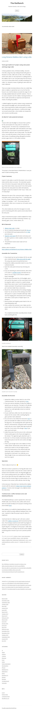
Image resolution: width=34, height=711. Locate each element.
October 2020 (5, 604)
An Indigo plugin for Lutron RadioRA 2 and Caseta (19, 585)
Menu (17, 10)
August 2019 (5, 608)
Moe (3, 587)
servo (26, 540)
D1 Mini (28, 232)
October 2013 (5, 635)
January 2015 (5, 623)
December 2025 (5, 600)
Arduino (16, 536)
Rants (3, 673)
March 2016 (4, 619)
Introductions (5, 666)
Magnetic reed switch (10, 236)
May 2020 (4, 606)
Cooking (4, 656)
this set (29, 230)
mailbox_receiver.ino (13, 521)
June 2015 (4, 621)
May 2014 (4, 627)
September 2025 (6, 602)
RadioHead (15, 540)
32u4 (9, 538)
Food (3, 660)
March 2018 (4, 612)
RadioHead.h (22, 540)
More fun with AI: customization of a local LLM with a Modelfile (16, 568)
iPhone (3, 667)
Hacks (19, 536)
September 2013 (6, 637)
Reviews (4, 679)
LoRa (22, 538)
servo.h (16, 542)
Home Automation (26, 536)
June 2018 (4, 610)
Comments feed (6, 696)
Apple (3, 652)
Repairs (4, 677)
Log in (3, 692)
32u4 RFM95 (13, 538)
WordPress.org (5, 698)
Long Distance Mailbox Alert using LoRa (16, 57)
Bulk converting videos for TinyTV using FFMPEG (13, 566)
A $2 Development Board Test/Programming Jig (13, 571)
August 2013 (5, 639)
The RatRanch (17, 3)
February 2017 (5, 618)
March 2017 (4, 616)
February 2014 (5, 629)
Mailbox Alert (9, 540)
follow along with (21, 259)
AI (2, 650)
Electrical (4, 658)
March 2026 (4, 598)
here (27, 401)
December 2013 (5, 631)
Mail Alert (26, 538)
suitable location (17, 272)
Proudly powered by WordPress (9, 708)
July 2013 (4, 641)
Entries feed (5, 694)
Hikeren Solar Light (9, 228)
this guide (28, 259)
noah (3, 583)
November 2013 (5, 633)
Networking (4, 671)
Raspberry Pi (5, 675)
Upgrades (4, 683)
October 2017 (5, 614)
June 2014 (4, 625)
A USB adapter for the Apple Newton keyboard (19, 581)
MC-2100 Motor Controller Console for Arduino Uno (14, 564)
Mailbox (4, 540)
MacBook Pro (5, 669)
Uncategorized (5, 681)
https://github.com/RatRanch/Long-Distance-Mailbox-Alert (17, 249)
